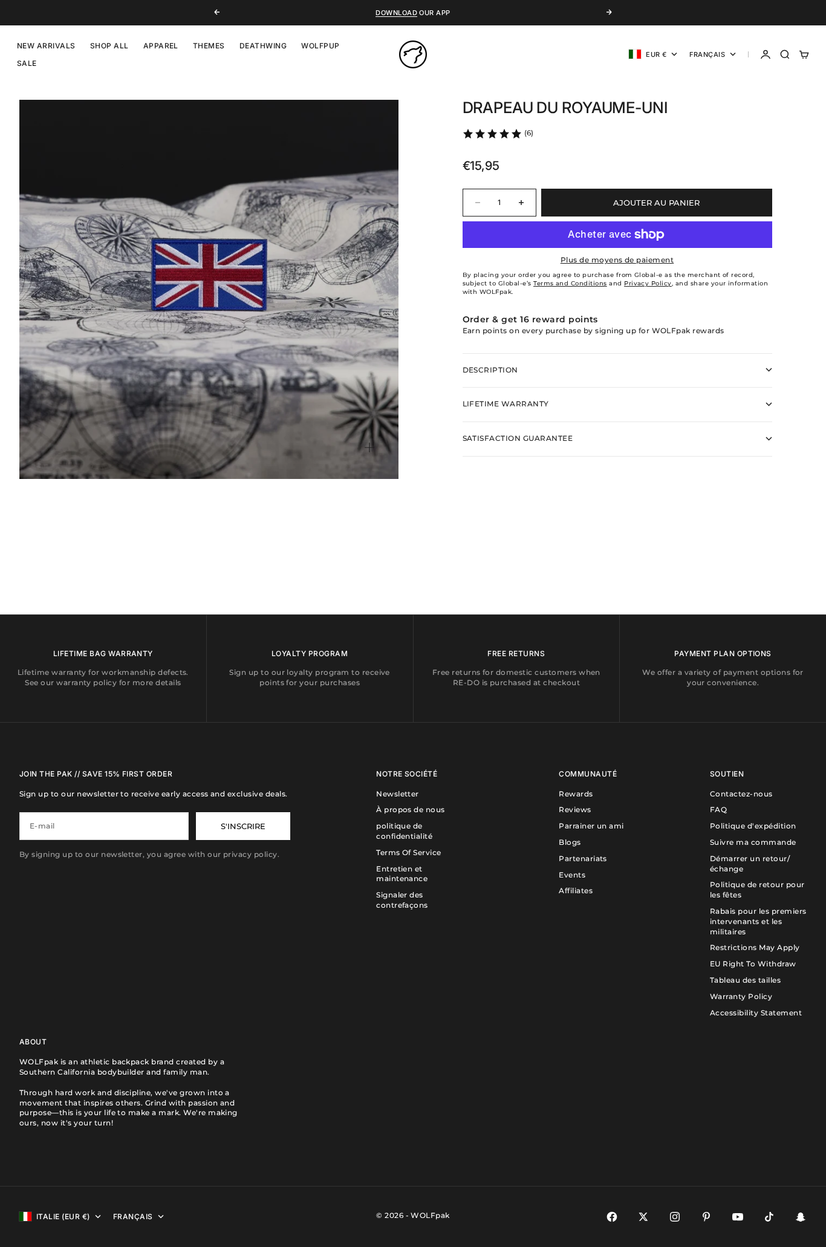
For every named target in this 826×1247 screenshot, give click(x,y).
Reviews (575, 809)
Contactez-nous (741, 793)
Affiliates (576, 890)
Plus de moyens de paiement (617, 259)
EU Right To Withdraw (753, 963)
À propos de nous (410, 809)
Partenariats (583, 858)
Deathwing (263, 45)
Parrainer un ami (591, 825)
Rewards (576, 793)
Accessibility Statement (756, 1012)
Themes (209, 45)
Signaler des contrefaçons (402, 900)
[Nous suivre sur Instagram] (675, 1217)
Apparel (160, 45)
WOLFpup (320, 45)
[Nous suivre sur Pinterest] (706, 1217)
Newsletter (397, 793)
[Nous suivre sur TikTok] (769, 1217)
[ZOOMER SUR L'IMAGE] (369, 447)
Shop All (109, 45)
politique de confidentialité (404, 831)
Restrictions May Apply (755, 947)
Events (572, 874)
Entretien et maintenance (402, 874)
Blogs (569, 842)
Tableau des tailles (745, 980)
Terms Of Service (408, 852)
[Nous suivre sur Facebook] (612, 1217)
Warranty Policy (741, 996)
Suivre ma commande (753, 842)
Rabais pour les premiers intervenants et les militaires (758, 921)
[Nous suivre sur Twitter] (643, 1217)
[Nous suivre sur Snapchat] (801, 1217)
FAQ (718, 809)
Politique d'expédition (753, 825)
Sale (27, 63)
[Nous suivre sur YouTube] (738, 1217)
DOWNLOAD (396, 12)
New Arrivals (46, 45)
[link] (498, 134)
